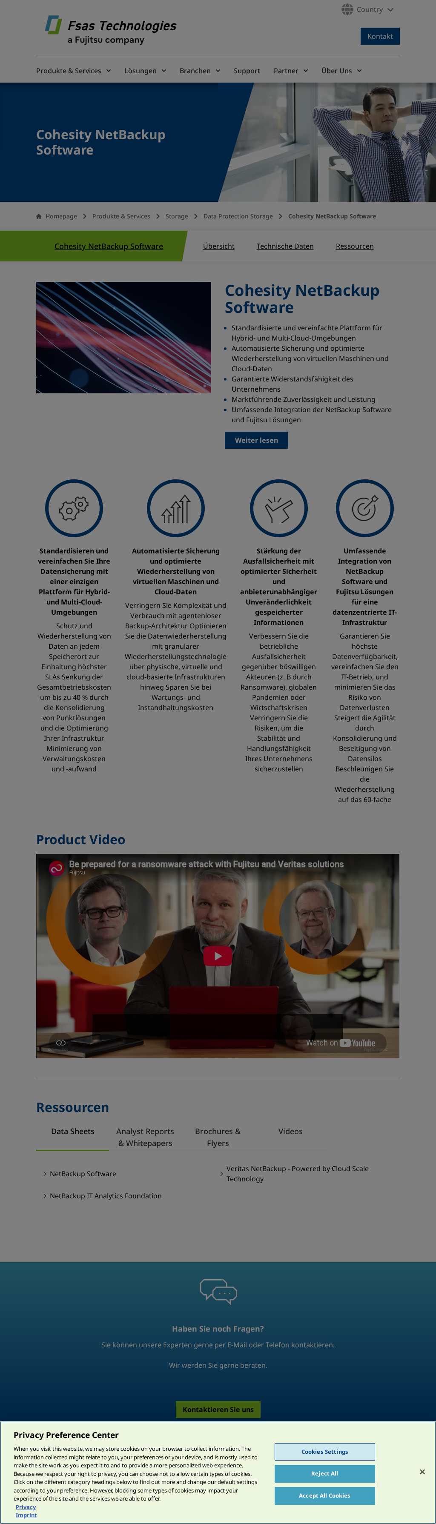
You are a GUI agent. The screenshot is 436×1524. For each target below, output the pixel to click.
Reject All (324, 1473)
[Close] (422, 1471)
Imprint (26, 1515)
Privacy (26, 1507)
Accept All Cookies (324, 1495)
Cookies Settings (324, 1451)
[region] (218, 1472)
